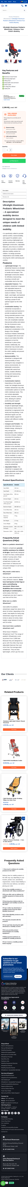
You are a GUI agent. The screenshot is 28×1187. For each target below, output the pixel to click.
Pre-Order (14, 155)
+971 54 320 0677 (17, 142)
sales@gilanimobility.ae (9, 1103)
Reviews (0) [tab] (6, 196)
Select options (14, 848)
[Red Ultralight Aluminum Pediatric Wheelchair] (13, 50)
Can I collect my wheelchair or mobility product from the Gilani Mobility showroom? (12, 909)
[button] (11, 61)
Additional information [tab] (8, 193)
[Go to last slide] (6, 51)
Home (11, 17)
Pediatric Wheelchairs (12, 168)
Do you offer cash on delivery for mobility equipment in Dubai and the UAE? (13, 896)
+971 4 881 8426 (7, 1098)
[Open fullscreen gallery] (19, 57)
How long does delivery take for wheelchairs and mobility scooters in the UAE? (13, 903)
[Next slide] (19, 51)
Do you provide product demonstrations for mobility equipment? (10, 931)
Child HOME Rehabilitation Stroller (12, 760)
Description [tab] (5, 190)
